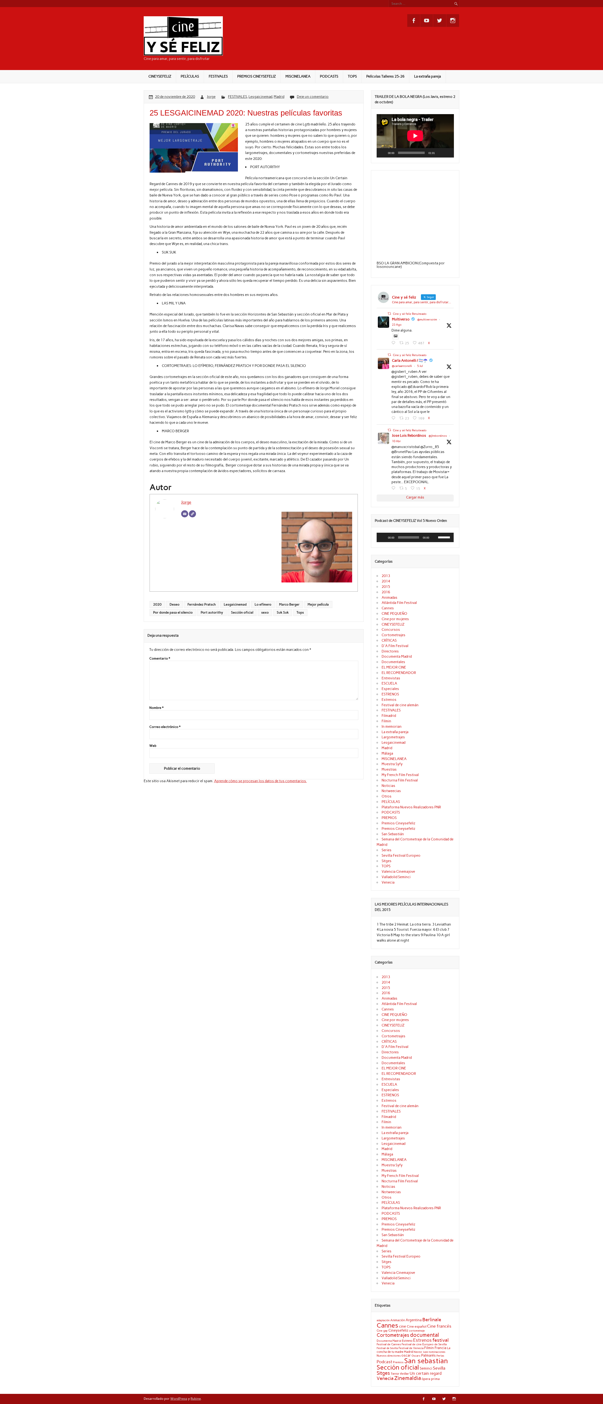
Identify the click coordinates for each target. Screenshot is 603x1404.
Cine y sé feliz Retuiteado (410, 314)
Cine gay (382, 1330)
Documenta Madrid (397, 656)
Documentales (393, 662)
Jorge (211, 97)
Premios (398, 1362)
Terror (395, 1373)
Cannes (388, 608)
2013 (386, 576)
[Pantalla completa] (447, 152)
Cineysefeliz (398, 1330)
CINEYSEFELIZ (159, 76)
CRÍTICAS (389, 640)
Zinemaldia (407, 1378)
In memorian (392, 726)
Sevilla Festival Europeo (401, 855)
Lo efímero (263, 604)
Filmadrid (389, 716)
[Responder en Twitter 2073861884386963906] (394, 418)
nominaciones (437, 1352)
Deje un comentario (313, 97)
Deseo (174, 604)
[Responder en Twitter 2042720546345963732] (394, 488)
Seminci (426, 1368)
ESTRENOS (390, 694)
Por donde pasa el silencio (173, 612)
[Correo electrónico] (184, 513)
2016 (386, 592)
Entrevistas (391, 678)
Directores (390, 651)
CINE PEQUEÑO (394, 613)
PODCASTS (329, 76)
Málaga (387, 753)
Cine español (416, 1326)
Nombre (156, 708)
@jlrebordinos (438, 435)
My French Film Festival (400, 775)
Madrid (279, 97)
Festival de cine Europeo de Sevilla (424, 1344)
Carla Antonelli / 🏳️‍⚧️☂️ (410, 360)
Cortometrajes (393, 635)
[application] (415, 136)
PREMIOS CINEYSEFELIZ (256, 76)
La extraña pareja (427, 76)
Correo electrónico (164, 727)
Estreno (407, 1340)
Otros (386, 796)
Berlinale (431, 1319)
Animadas (389, 597)
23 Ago (397, 324)
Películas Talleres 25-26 (385, 76)
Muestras (389, 769)
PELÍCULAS (190, 76)
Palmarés (428, 1355)
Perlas (440, 1355)
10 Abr (396, 441)
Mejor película (318, 604)
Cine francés (439, 1326)
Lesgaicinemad (260, 97)
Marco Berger (289, 604)
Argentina (414, 1320)
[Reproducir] (382, 152)
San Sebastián (393, 834)
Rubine (196, 1398)
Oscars (416, 1355)
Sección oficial (242, 612)
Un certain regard (426, 1373)
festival (440, 1340)
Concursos (391, 629)
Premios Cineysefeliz (398, 823)
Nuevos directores (389, 1355)
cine (402, 1326)
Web (152, 746)
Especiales (390, 689)
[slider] (444, 537)
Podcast (384, 1361)
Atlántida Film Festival (399, 603)
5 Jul (420, 366)
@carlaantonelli (402, 366)
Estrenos (389, 700)
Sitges (386, 861)
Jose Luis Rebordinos (409, 435)
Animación (397, 1320)
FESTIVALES (218, 76)
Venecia (388, 882)
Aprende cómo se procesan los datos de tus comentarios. (260, 781)
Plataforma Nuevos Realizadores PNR (411, 807)
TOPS (352, 76)
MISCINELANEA (297, 76)
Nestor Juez (421, 1352)
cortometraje (417, 1330)
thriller (404, 1373)
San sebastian (426, 1361)
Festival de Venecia (411, 1348)
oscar (406, 1355)
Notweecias (391, 791)
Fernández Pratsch (201, 604)
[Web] (192, 513)
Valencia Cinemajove (398, 871)
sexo (265, 612)
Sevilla (439, 1368)
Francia (440, 1348)
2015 (386, 587)
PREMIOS (389, 818)
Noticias (388, 786)
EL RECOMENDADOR (399, 673)
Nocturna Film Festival (400, 780)
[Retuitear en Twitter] (389, 313)
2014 (386, 581)
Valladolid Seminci (396, 877)
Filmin (386, 721)
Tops (300, 612)
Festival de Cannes (389, 1344)
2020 (157, 604)
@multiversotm (427, 319)
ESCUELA (389, 683)
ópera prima (431, 1379)
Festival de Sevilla (387, 1348)
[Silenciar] (440, 152)
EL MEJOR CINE (394, 667)
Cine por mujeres (395, 619)
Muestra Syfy (392, 764)
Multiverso (401, 319)
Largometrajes (393, 737)
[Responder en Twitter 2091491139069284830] (394, 343)
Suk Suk (283, 612)
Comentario (159, 658)
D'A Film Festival (395, 646)
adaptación (383, 1320)
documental (424, 1335)
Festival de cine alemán (400, 705)
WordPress (178, 1398)
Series (386, 850)
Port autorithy (212, 612)
